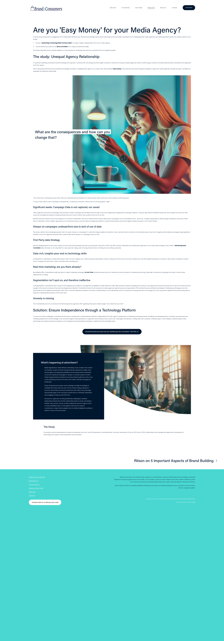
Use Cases (138, 8)
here (194, 502)
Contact (174, 8)
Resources (151, 8)
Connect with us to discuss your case (45, 502)
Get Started (189, 7)
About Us (163, 8)
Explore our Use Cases (36, 488)
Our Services (126, 8)
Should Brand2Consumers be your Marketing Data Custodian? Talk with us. (112, 332)
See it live (113, 8)
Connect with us (34, 484)
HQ (177, 499)
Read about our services (37, 477)
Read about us (33, 481)
